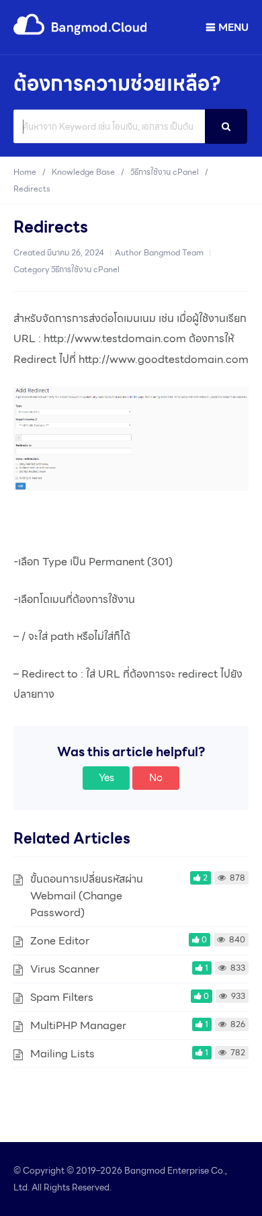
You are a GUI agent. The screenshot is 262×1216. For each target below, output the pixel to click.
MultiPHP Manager (78, 1025)
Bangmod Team (174, 252)
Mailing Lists (62, 1053)
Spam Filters (61, 997)
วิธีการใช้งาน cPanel (85, 269)
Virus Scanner (64, 969)
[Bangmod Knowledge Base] (80, 32)
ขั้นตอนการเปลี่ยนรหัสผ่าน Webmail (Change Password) (86, 895)
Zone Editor (59, 940)
